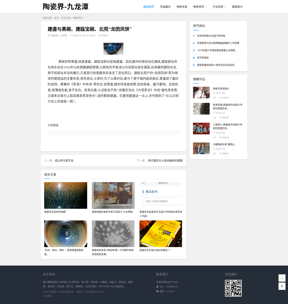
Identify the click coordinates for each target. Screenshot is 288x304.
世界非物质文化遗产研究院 (211, 35)
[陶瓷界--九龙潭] (65, 12)
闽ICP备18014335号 (94, 291)
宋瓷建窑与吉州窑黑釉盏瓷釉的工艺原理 (218, 42)
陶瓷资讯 (198, 6)
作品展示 (165, 6)
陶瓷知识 (78, 17)
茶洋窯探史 (203, 57)
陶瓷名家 (182, 6)
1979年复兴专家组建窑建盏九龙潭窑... (217, 50)
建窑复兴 (237, 6)
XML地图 (47, 296)
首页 (56, 17)
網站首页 (148, 6)
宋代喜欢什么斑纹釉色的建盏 (165, 160)
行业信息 (218, 6)
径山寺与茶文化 (64, 160)
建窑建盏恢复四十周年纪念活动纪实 (215, 64)
